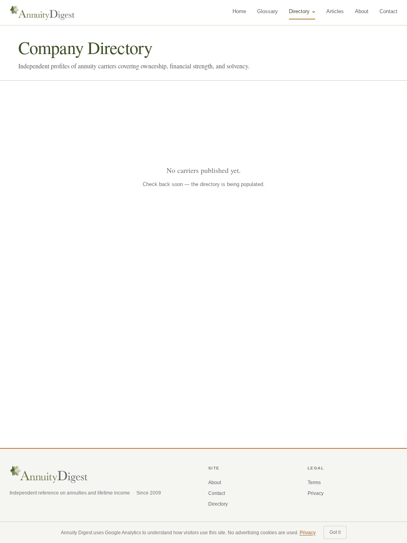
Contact (388, 11)
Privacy (316, 493)
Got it (335, 532)
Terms (314, 482)
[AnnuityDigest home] (42, 13)
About (361, 11)
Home (239, 11)
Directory (299, 11)
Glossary (267, 11)
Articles (335, 11)
